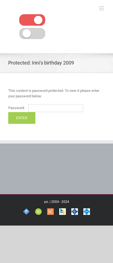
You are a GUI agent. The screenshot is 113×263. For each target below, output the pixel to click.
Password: (17, 108)
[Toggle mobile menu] (102, 8)
